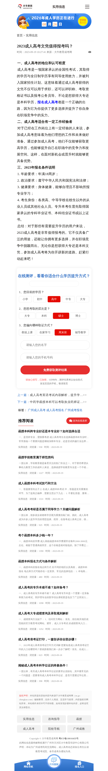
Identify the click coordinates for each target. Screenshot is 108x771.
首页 (20, 35)
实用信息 (32, 35)
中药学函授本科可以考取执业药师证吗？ (56, 401)
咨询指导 (54, 719)
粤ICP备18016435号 (69, 738)
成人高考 (29, 728)
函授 (79, 719)
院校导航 (54, 728)
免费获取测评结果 (55, 370)
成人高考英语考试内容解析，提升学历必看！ (56, 395)
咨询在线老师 (80, 420)
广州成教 (79, 728)
